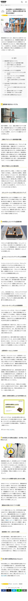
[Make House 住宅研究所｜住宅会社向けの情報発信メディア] (3, 2)
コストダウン (15, 583)
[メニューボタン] (26, 2)
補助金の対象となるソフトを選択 (14, 90)
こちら (10, 429)
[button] (3, 590)
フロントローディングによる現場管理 (15, 75)
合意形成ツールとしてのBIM (13, 77)
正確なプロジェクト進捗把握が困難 (15, 63)
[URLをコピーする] (24, 590)
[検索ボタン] (22, 2)
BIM (11, 583)
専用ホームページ (9, 520)
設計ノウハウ (5, 15)
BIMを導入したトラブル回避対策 (12, 70)
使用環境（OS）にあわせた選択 (14, 92)
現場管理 (20, 583)
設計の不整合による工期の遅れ (14, 64)
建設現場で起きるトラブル (11, 61)
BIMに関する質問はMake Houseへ (13, 95)
